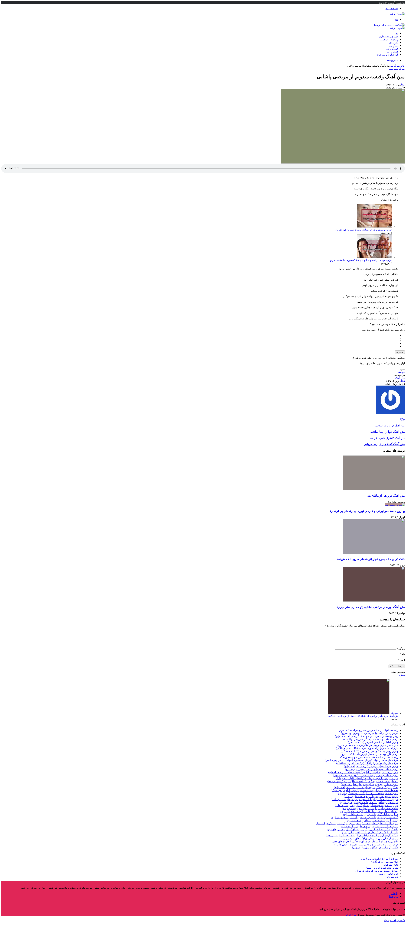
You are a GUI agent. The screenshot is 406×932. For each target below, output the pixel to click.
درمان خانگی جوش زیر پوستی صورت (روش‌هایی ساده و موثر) (365, 775)
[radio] (199, 335)
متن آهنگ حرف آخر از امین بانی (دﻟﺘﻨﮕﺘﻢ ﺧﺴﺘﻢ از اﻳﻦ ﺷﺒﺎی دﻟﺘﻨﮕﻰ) (363, 716)
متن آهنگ (400, 378)
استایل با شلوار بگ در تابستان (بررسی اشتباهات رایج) (370, 814)
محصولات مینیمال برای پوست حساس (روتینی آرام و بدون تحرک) (364, 790)
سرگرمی (393, 45)
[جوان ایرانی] (397, 14)
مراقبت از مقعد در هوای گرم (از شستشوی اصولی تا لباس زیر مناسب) (361, 760)
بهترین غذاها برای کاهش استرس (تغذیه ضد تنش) (373, 742)
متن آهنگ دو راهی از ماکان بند (386, 495)
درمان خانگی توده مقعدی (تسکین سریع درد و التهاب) (370, 739)
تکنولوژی (393, 42)
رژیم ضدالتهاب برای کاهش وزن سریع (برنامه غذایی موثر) (368, 730)
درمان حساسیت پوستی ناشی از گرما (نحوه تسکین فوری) (368, 793)
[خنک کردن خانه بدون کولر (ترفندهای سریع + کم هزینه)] (374, 553)
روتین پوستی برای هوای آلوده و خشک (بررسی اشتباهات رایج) (360, 260)
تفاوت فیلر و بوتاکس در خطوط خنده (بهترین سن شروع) (369, 802)
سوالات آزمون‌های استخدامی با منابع (379, 858)
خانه (402, 65)
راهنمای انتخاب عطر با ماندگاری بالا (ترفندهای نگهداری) (369, 811)
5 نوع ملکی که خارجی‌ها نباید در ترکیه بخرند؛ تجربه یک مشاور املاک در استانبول (357, 823)
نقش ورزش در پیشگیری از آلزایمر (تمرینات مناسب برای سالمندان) (363, 772)
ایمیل (401, 660)
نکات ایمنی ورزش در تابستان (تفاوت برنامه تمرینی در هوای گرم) (364, 817)
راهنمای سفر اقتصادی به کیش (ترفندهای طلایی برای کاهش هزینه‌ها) (362, 781)
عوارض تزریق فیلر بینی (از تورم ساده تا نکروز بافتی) (371, 796)
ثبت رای (399, 352)
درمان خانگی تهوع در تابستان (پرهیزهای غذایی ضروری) (369, 784)
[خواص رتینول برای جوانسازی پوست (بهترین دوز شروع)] (374, 226)
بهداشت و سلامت (389, 39)
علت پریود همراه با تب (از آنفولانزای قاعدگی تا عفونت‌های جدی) (365, 841)
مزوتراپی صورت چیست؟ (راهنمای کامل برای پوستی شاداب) (366, 805)
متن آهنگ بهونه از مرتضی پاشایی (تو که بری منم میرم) (371, 607)
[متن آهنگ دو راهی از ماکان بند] (374, 489)
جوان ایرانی (351, 914)
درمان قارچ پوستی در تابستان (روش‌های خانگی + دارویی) (368, 754)
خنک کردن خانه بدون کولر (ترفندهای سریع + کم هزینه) (371, 559)
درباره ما (393, 896)
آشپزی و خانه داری (388, 36)
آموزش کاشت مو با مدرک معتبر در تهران (376, 870)
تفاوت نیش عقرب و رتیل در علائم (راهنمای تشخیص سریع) (367, 745)
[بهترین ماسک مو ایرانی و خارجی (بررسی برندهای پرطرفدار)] (395, 504)
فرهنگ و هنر (391, 48)
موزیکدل (400, 372)
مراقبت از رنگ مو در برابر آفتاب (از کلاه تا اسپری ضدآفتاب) (367, 763)
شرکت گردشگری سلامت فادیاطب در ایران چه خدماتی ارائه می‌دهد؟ (362, 835)
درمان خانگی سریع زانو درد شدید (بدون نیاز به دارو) (371, 769)
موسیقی (391, 68)
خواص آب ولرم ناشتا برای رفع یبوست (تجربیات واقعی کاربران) (365, 844)
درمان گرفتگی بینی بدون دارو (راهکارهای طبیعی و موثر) (369, 838)
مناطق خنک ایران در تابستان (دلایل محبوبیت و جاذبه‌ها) (370, 808)
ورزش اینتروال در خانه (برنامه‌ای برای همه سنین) (372, 820)
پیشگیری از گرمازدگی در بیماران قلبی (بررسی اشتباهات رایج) (366, 787)
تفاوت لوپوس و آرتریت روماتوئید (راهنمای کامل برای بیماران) (366, 778)
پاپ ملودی (392, 876)
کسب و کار (392, 51)
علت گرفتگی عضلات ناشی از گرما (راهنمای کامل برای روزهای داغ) (362, 829)
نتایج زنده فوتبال (390, 864)
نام (402, 654)
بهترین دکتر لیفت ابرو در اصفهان (381, 867)
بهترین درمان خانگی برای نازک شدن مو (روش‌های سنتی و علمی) (364, 799)
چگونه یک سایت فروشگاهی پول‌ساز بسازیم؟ (375, 847)
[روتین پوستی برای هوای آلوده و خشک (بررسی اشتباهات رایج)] (374, 257)
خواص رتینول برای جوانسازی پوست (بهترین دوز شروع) (363, 229)
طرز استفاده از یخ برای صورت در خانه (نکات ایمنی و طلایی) (367, 748)
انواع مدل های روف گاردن (384, 861)
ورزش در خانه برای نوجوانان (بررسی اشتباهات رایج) (371, 766)
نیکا (403, 84)
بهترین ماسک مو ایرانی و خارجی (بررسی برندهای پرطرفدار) (367, 511)
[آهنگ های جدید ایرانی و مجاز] (389, 25)
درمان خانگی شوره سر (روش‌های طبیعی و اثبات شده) (369, 826)
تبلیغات (394, 893)
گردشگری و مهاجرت (387, 54)
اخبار (395, 33)
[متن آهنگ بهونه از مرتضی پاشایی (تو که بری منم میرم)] (374, 600)
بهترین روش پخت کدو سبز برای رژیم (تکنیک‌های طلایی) (369, 751)
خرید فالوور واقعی (388, 873)
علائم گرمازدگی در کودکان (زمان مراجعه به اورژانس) (370, 832)
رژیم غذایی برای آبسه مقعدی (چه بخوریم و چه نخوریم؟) (369, 757)
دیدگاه (400, 648)
